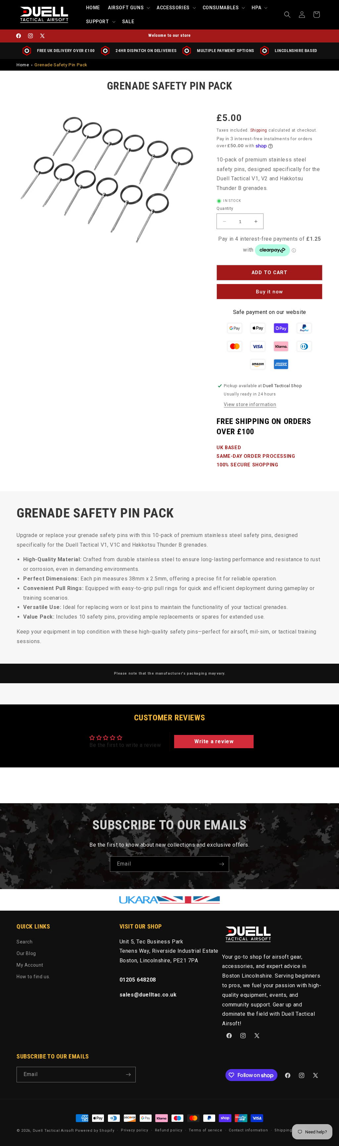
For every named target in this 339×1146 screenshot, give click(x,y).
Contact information (248, 1130)
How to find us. (33, 976)
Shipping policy (290, 1130)
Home (23, 64)
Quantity (225, 208)
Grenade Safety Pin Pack (60, 64)
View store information (250, 404)
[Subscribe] (221, 864)
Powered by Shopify (95, 1130)
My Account (30, 965)
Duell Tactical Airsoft (53, 1130)
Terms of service (205, 1130)
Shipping (258, 130)
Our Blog (26, 953)
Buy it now (269, 292)
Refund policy (168, 1130)
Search (25, 941)
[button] (128, 8)
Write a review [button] (213, 741)
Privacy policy (134, 1130)
